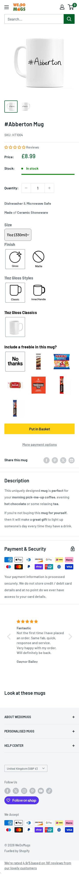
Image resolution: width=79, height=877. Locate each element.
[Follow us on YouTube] (41, 791)
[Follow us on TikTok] (49, 791)
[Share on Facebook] (46, 460)
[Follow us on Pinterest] (32, 791)
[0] (71, 7)
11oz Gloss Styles (18, 277)
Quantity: (11, 188)
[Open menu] (6, 7)
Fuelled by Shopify (17, 851)
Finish (9, 244)
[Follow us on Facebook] (7, 791)
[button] (15, 147)
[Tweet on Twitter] (63, 460)
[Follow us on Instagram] (24, 791)
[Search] (69, 19)
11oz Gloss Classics (20, 312)
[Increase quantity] (49, 188)
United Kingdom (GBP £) (22, 768)
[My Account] (62, 7)
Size (8, 224)
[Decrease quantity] (26, 188)
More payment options (39, 444)
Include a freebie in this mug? (30, 346)
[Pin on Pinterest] (55, 460)
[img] (40, 621)
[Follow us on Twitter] (16, 791)
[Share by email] (71, 460)
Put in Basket (39, 429)
